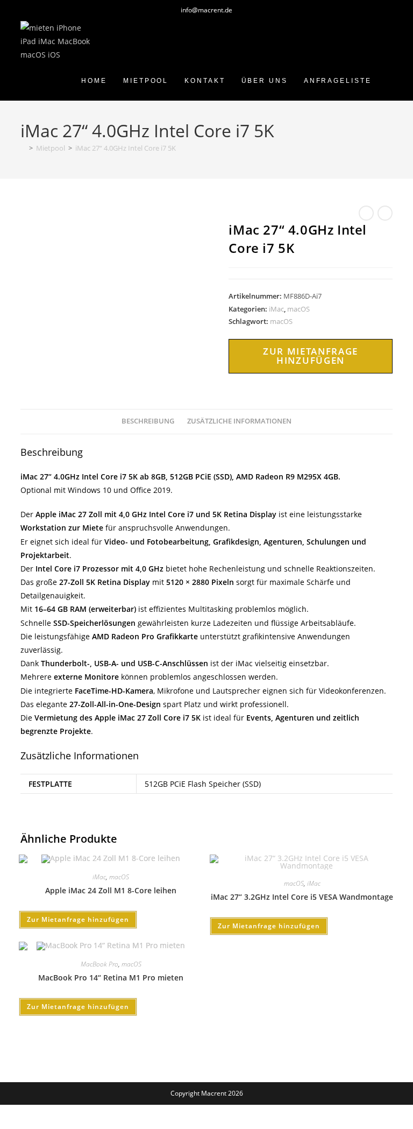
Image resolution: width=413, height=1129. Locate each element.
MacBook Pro (99, 964)
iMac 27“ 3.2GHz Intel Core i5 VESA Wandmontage (302, 897)
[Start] (23, 148)
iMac (276, 309)
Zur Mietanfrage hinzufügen (310, 355)
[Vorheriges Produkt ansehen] (366, 213)
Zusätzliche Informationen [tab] (239, 421)
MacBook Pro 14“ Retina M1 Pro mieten (110, 977)
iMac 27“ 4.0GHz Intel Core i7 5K (125, 148)
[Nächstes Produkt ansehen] (385, 213)
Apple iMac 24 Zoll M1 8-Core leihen (110, 890)
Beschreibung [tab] (148, 421)
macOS (298, 309)
